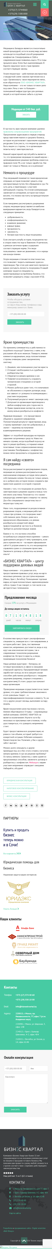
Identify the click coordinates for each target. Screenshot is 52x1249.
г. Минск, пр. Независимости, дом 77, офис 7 (31, 1188)
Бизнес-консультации (16, 796)
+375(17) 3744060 (17, 9)
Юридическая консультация (19, 780)
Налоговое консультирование (20, 788)
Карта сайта (15, 1213)
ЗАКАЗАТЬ (26, 114)
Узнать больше (10, 908)
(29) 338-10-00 (19, 1204)
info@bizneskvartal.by (22, 1208)
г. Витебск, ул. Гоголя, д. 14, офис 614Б (28, 1196)
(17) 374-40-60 (19, 1200)
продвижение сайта (23, 1228)
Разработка (8, 1228)
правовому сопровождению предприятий (22, 131)
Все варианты (10, 853)
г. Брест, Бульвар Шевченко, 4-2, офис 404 (30, 1192)
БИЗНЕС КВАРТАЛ (11, 28)
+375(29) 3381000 (17, 13)
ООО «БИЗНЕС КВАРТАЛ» (33, 82)
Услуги (25, 28)
